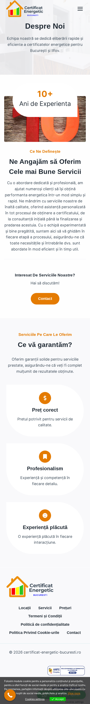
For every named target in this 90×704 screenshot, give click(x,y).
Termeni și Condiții (45, 616)
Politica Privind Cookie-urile (34, 633)
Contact (74, 633)
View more (74, 693)
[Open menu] (80, 8)
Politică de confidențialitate (45, 624)
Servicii (45, 608)
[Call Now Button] (10, 695)
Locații (25, 608)
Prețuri (65, 608)
